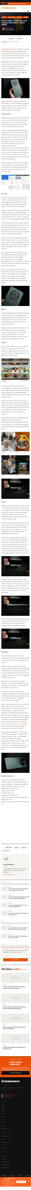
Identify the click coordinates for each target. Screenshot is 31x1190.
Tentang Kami (5, 1156)
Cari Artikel (4, 1148)
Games (3, 1139)
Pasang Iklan (4, 1165)
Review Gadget (5, 1136)
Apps (2, 1113)
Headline (22, 13)
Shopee (22, 715)
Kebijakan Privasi (5, 1167)
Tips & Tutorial (5, 1142)
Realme (16, 847)
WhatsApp (19, 38)
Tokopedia (7, 724)
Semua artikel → (25, 969)
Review (28, 13)
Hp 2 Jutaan (6, 850)
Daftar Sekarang (15, 1073)
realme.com (16, 724)
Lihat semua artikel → (10, 874)
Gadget (8, 13)
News (2, 1105)
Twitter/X (12, 1175)
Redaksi (3, 1159)
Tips (2, 1122)
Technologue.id (6, 49)
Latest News (15, 13)
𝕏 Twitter (11, 38)
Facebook (5, 41)
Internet (3, 1116)
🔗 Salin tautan (13, 41)
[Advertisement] (15, 824)
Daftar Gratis (15, 959)
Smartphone (8, 847)
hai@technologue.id (8, 1097)
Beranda (3, 13)
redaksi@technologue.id (9, 1095)
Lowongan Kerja (5, 1128)
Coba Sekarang (21, 1181)
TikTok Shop (23, 721)
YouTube (20, 1175)
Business (3, 1110)
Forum (3, 1125)
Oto (2, 1119)
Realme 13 (23, 847)
